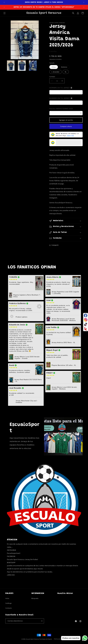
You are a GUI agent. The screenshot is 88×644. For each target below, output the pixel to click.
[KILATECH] (85, 328)
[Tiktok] (85, 324)
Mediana (65, 67)
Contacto (8, 608)
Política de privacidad (60, 639)
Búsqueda (34, 598)
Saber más (70, 135)
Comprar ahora (66, 126)
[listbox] (66, 113)
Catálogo (8, 603)
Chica (54, 67)
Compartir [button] (55, 245)
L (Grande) (55, 72)
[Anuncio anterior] (4, 2)
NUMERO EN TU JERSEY (59, 98)
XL (66, 72)
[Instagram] (85, 320)
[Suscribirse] (41, 620)
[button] (4, 13)
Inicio (7, 598)
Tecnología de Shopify (45, 639)
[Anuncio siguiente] (83, 2)
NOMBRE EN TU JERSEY (59, 87)
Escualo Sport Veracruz (32, 639)
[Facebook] (85, 315)
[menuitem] (10, 65)
